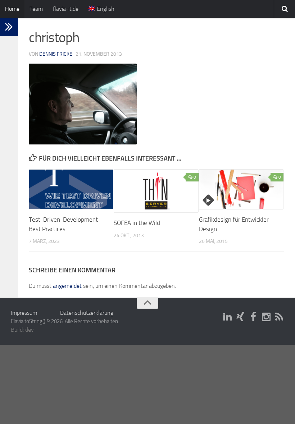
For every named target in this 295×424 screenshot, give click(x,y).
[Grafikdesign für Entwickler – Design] (241, 189)
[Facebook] (253, 317)
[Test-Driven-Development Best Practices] (71, 189)
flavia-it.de (65, 8)
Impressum (24, 312)
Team (36, 8)
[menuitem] (101, 9)
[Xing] (240, 317)
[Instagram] (266, 317)
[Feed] (279, 317)
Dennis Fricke (55, 54)
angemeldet (67, 285)
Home (12, 8)
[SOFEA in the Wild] (156, 191)
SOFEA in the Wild (137, 222)
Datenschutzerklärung (86, 312)
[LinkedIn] (227, 317)
